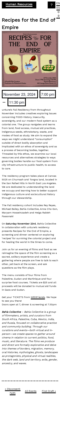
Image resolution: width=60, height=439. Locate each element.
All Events (30, 391)
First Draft (49, 391)
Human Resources (19, 4)
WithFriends (38, 297)
